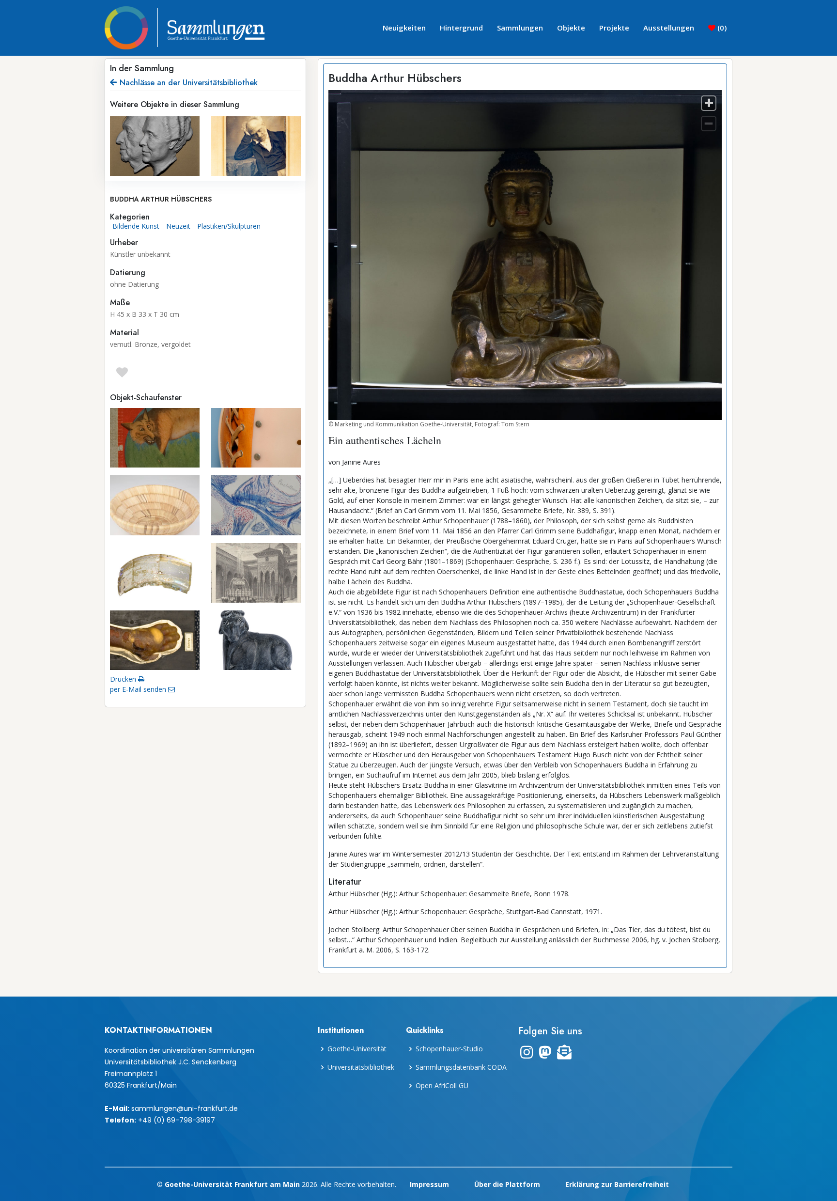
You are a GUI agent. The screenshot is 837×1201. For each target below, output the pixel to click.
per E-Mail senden (139, 689)
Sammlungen (520, 27)
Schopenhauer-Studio (449, 1048)
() (721, 27)
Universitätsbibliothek (360, 1067)
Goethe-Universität (357, 1048)
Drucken (124, 679)
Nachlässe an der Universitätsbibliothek (189, 82)
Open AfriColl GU (442, 1085)
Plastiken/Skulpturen (229, 226)
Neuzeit (178, 226)
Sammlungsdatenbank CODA (461, 1067)
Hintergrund (461, 27)
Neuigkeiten (404, 27)
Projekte (614, 27)
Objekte (571, 27)
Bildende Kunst (135, 226)
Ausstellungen (668, 27)
